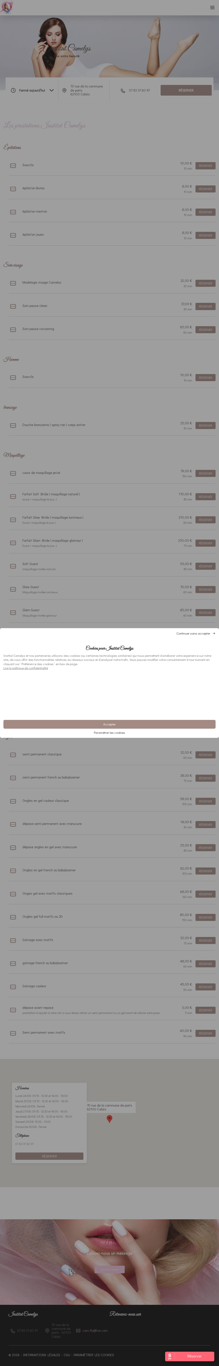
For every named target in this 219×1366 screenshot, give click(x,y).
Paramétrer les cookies (109, 732)
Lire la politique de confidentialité (25, 668)
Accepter (109, 724)
